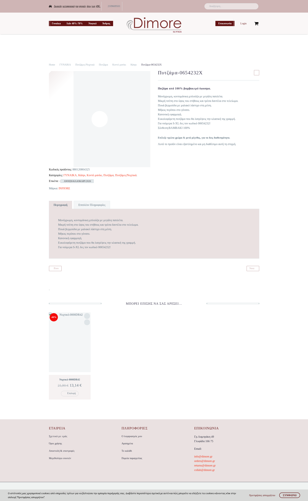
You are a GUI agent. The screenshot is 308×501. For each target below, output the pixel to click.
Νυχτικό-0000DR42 (69, 379)
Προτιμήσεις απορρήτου (262, 495)
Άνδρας (106, 23)
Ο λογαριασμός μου (132, 436)
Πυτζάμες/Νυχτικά (84, 64)
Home (52, 64)
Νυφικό (92, 23)
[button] (254, 6)
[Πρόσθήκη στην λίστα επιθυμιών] (87, 316)
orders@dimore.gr (204, 460)
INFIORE (64, 188)
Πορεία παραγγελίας (132, 458)
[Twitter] (190, 6)
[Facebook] (184, 6)
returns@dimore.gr (205, 465)
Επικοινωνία (225, 23)
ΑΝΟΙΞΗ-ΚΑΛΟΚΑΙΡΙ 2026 (77, 181)
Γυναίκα (56, 23)
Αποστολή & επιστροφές (62, 451)
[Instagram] (196, 6)
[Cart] (256, 23)
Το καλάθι (127, 451)
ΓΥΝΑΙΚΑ (65, 64)
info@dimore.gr (203, 456)
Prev (56, 268)
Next (251, 268)
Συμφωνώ (289, 495)
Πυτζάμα (103, 64)
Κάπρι (134, 64)
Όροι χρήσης (55, 443)
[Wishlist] (250, 23)
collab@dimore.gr (204, 469)
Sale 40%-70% (75, 23)
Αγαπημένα (127, 443)
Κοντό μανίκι (119, 64)
